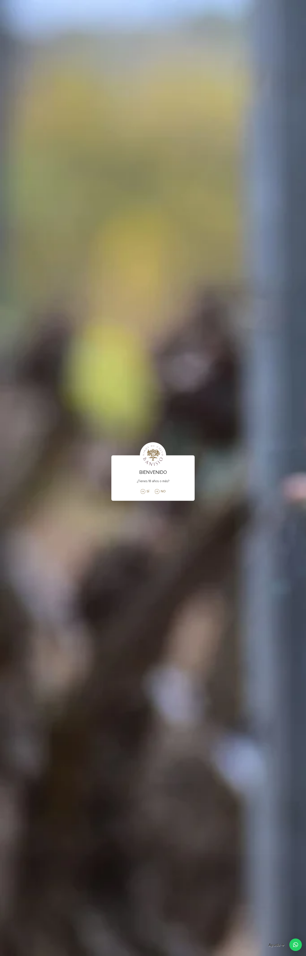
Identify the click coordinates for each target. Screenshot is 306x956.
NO (163, 491)
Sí (147, 491)
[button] (295, 945)
